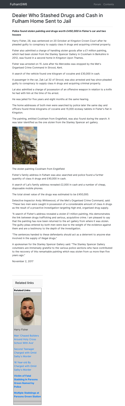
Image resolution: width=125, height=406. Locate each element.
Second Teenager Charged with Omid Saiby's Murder (25, 352)
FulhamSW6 (18, 4)
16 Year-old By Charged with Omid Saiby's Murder (25, 366)
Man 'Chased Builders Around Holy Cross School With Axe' (26, 339)
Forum (97, 4)
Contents (108, 4)
